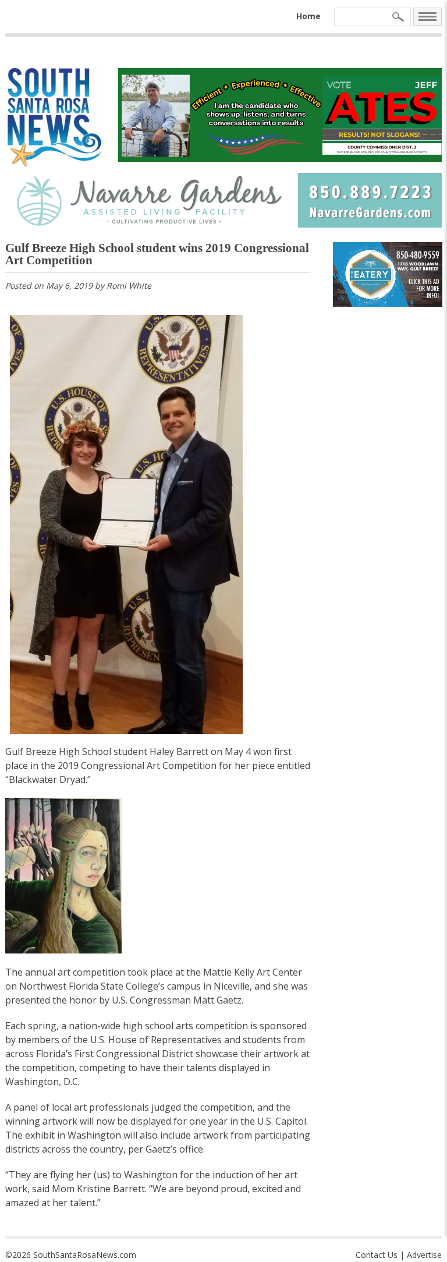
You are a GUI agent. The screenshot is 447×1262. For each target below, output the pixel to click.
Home (308, 16)
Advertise (424, 1254)
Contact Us (377, 1254)
